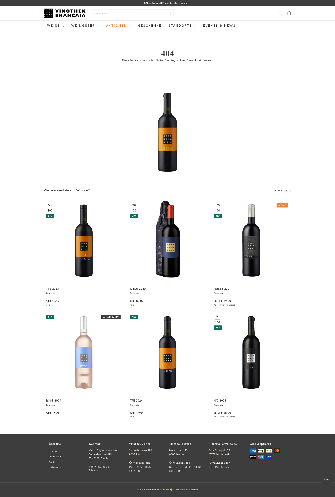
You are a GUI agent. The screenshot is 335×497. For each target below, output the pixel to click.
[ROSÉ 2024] (84, 366)
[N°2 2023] (251, 366)
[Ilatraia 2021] (251, 255)
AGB (51, 461)
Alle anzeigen (283, 190)
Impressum (55, 456)
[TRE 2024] (167, 366)
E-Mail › (93, 470)
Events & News (219, 25)
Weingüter (83, 25)
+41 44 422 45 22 (99, 466)
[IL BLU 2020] (167, 255)
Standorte (180, 25)
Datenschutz (56, 467)
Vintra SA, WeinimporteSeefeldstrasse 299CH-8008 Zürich (103, 454)
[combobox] (132, 13)
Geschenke (149, 25)
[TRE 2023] (84, 255)
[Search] (169, 13)
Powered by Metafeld (187, 489)
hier (172, 60)
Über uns (54, 451)
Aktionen (117, 25)
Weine (54, 25)
